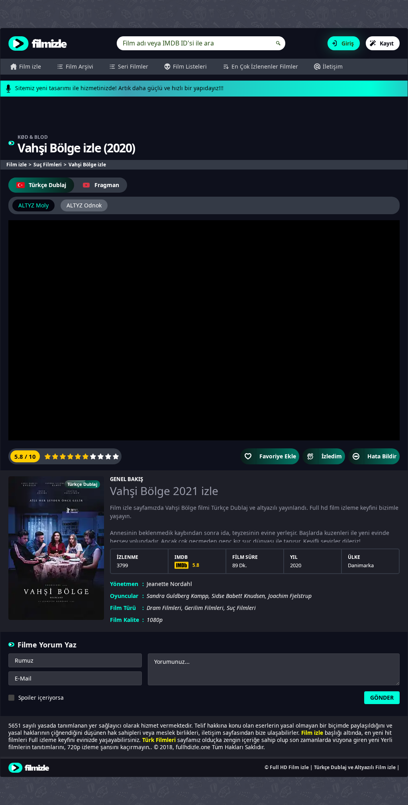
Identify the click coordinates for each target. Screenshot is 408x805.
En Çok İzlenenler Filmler (264, 66)
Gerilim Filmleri (204, 608)
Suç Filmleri (241, 608)
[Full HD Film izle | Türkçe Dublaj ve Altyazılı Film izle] (39, 43)
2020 (119, 148)
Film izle (30, 66)
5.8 (195, 565)
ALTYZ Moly (33, 205)
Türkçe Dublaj (47, 185)
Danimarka (361, 565)
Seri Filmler (133, 66)
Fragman (106, 185)
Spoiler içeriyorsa (41, 697)
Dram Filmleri (164, 608)
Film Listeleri (190, 66)
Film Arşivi (79, 66)
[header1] (204, 119)
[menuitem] (25, 67)
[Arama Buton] (278, 43)
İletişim (333, 66)
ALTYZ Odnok (84, 205)
